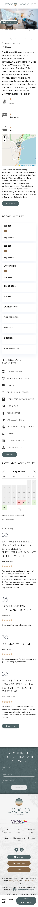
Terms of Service (29, 881)
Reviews (31, 838)
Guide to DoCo (20, 863)
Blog (6, 838)
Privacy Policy (14, 881)
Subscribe (19, 787)
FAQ (19, 869)
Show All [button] (9, 455)
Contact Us (31, 830)
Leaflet (22, 165)
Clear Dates (9, 519)
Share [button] (34, 30)
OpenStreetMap (31, 165)
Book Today (20, 857)
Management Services (19, 839)
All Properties (10, 30)
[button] (35, 4)
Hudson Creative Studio (25, 890)
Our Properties (6, 830)
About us (19, 830)
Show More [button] (10, 203)
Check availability (26, 901)
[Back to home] (19, 4)
